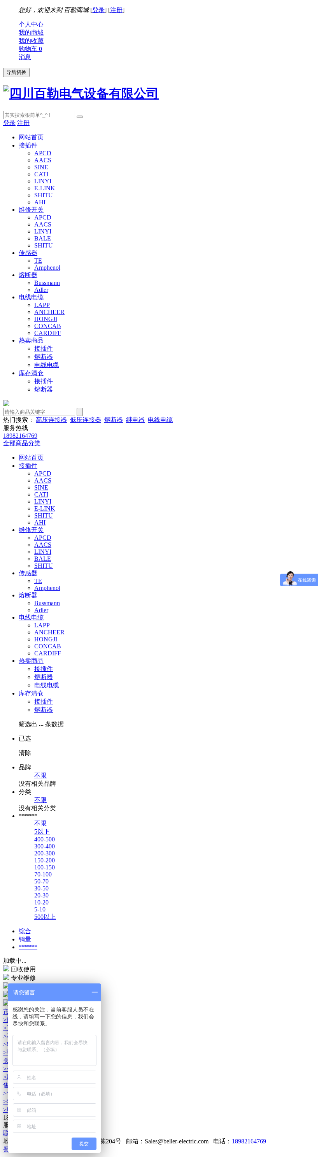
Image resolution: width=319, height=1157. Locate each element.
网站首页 (31, 137)
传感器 (28, 252)
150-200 (44, 860)
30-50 (41, 888)
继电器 (135, 419)
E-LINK (44, 188)
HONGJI (45, 319)
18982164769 (249, 1141)
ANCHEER (49, 312)
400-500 (44, 839)
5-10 (40, 909)
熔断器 (28, 275)
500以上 (45, 916)
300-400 (44, 846)
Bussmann (47, 282)
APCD (42, 153)
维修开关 (31, 209)
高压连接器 (51, 419)
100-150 (44, 867)
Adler (41, 289)
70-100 (43, 874)
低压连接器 (85, 419)
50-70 (41, 881)
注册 (116, 10)
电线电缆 (31, 297)
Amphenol (47, 267)
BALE (42, 238)
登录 (98, 10)
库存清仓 (31, 373)
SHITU (43, 195)
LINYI (42, 181)
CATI (41, 174)
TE (38, 260)
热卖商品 (31, 340)
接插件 (28, 145)
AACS (42, 160)
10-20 (41, 902)
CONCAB (47, 326)
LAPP (42, 305)
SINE (41, 167)
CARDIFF (47, 333)
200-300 (44, 853)
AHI (40, 202)
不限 (40, 775)
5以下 (42, 831)
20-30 (41, 895)
